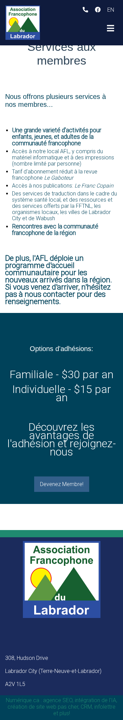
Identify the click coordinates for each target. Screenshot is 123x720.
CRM (86, 707)
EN (110, 10)
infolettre (104, 707)
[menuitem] (111, 9)
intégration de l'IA (95, 700)
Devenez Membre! (61, 484)
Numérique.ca (22, 700)
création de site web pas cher (43, 707)
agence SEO (57, 700)
